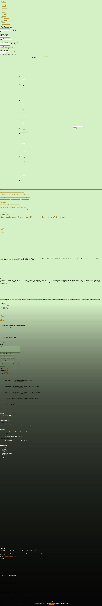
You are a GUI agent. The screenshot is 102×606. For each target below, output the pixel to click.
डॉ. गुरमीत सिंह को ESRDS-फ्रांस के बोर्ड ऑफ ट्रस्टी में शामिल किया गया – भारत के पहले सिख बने (51, 603)
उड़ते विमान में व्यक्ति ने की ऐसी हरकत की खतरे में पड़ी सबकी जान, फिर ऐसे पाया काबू (15, 425)
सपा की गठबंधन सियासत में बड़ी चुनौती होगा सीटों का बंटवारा (11, 436)
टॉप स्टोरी (51, 601)
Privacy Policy (4, 575)
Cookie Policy (9, 575)
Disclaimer (14, 575)
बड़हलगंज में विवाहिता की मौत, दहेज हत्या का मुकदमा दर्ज (11, 415)
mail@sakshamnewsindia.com (10, 556)
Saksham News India (10, 572)
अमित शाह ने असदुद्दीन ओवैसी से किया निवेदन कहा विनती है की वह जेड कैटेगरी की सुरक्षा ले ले (17, 431)
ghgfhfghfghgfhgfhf (5, 420)
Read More (4, 554)
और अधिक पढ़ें (51, 604)
